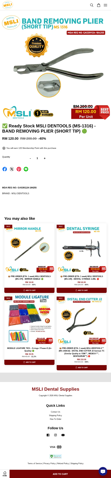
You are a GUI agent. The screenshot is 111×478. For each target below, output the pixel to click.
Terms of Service (35, 463)
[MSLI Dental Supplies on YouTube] (63, 436)
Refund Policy (63, 463)
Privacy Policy (50, 463)
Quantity (6, 157)
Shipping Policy (55, 415)
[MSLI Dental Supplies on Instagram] (55, 436)
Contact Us (55, 412)
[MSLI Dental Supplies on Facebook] (48, 436)
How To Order (55, 419)
